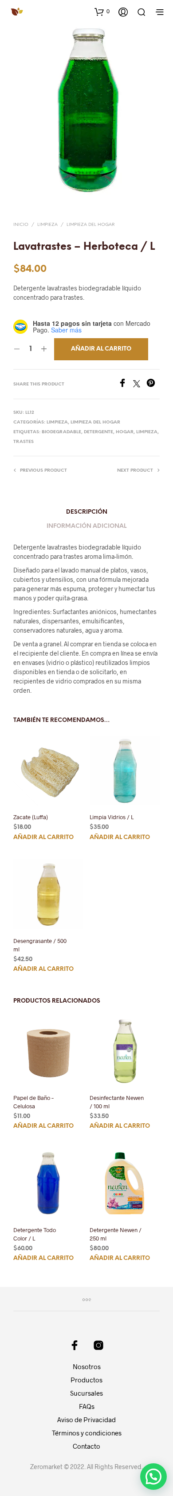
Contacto (86, 1446)
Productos (86, 1380)
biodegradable (61, 432)
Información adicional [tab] (86, 526)
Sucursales (86, 1393)
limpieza (146, 432)
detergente (98, 432)
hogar (125, 432)
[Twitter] (139, 384)
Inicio (20, 224)
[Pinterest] (153, 384)
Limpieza (47, 224)
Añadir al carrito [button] (43, 837)
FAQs (86, 1406)
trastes (23, 441)
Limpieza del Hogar (90, 224)
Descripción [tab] (86, 512)
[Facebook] (125, 384)
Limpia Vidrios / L (112, 817)
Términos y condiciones (87, 1433)
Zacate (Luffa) (30, 817)
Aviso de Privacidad (86, 1419)
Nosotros (87, 1366)
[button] (102, 11)
